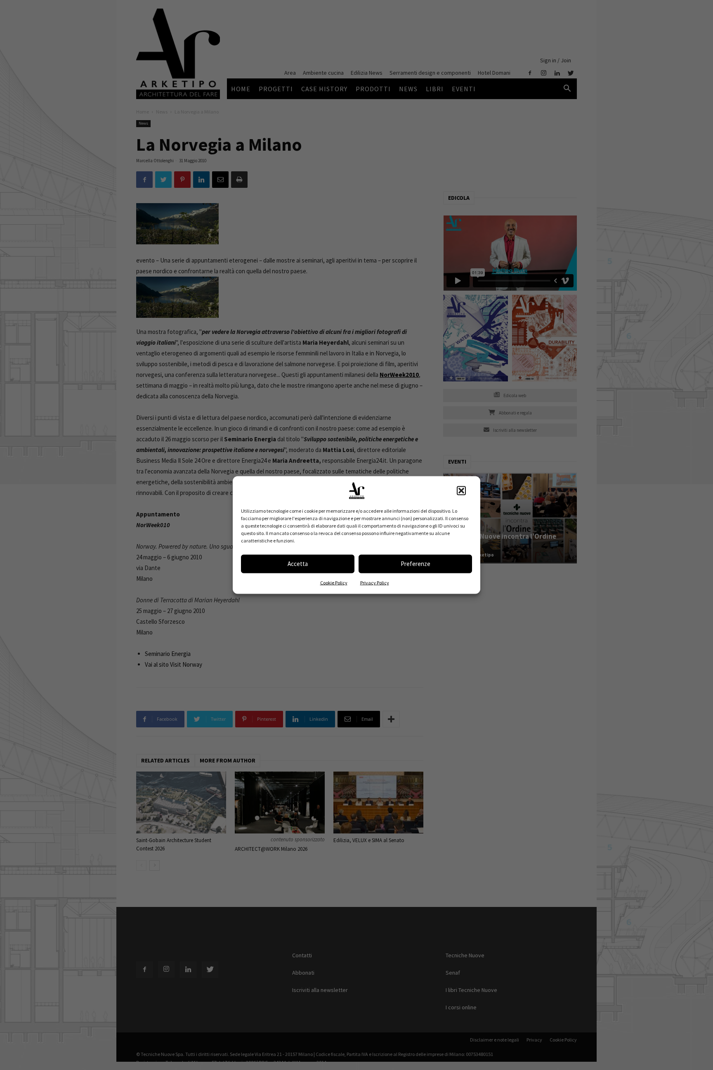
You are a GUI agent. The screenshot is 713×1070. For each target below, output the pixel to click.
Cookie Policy (333, 582)
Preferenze (415, 564)
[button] (461, 490)
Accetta (298, 564)
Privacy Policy (374, 582)
